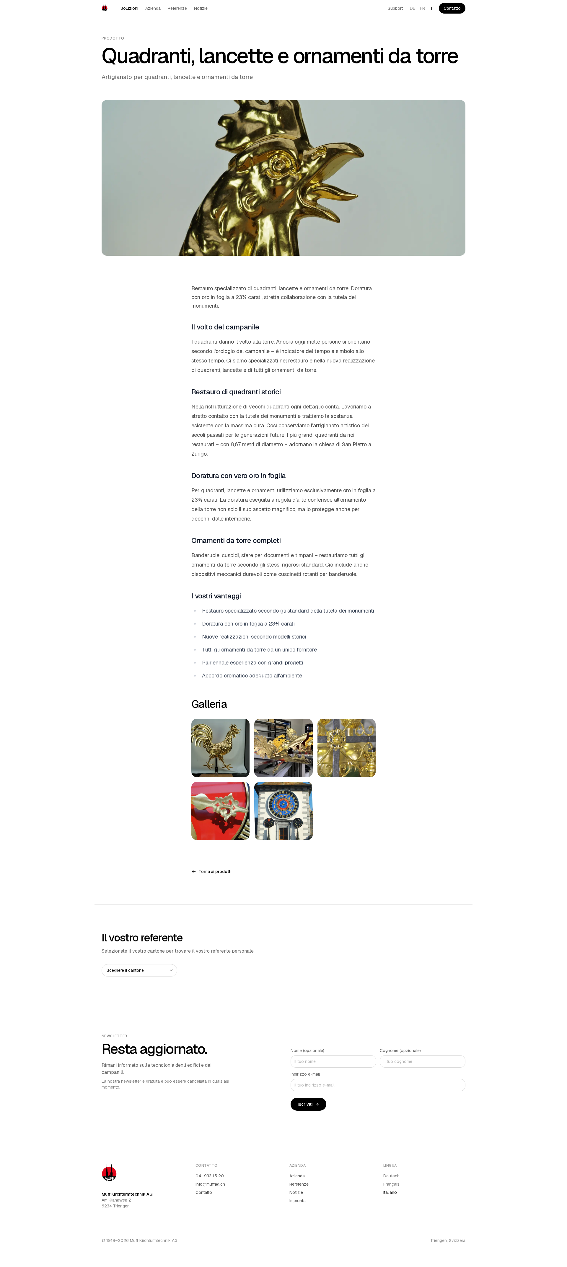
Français (391, 1184)
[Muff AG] (104, 8)
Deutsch (391, 1176)
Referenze (177, 8)
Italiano (390, 1192)
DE (412, 8)
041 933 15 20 (209, 1176)
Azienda (153, 8)
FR (422, 8)
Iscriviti (305, 1104)
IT (431, 8)
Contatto (452, 8)
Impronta (297, 1200)
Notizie (201, 8)
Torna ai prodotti (215, 871)
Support (395, 8)
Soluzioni (129, 8)
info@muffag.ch (210, 1184)
